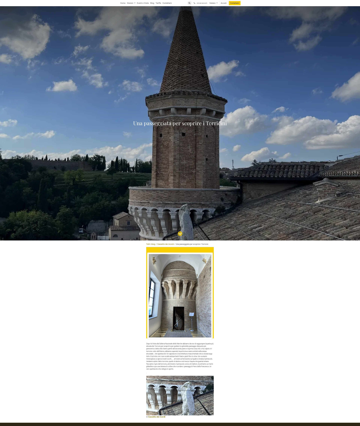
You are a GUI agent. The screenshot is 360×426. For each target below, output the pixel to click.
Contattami (234, 3)
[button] (189, 3)
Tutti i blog (150, 244)
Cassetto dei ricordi (165, 244)
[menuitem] (123, 3)
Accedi (223, 3)
